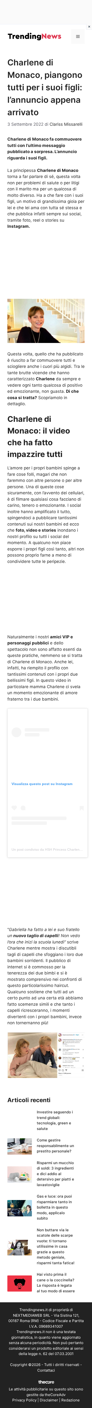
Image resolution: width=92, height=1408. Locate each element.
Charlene (16, 948)
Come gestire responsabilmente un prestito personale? (55, 1145)
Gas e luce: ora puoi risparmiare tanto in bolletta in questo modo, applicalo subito (54, 1207)
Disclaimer (49, 1400)
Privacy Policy (24, 1400)
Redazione (70, 1400)
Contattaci (46, 1370)
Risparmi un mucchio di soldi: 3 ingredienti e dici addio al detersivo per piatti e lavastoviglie (55, 1173)
